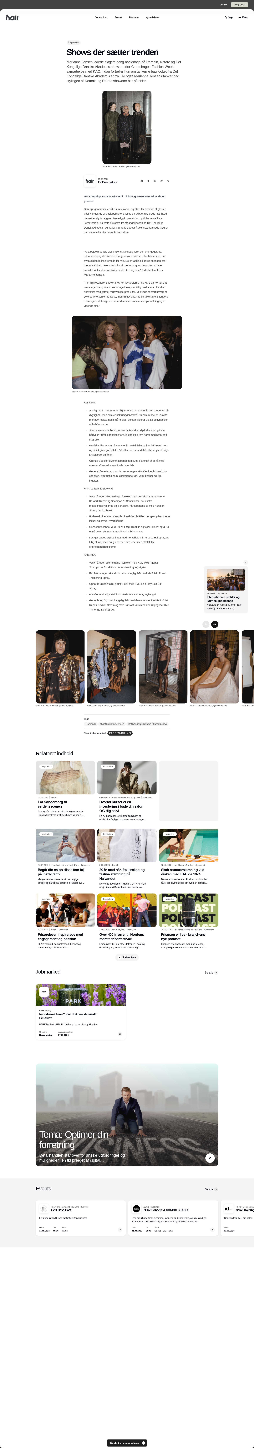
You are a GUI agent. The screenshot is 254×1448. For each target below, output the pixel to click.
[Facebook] (141, 181)
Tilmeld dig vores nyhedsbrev (125, 1443)
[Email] (161, 181)
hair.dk (113, 182)
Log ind (223, 5)
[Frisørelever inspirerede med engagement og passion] (65, 921)
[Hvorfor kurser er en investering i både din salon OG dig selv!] (127, 791)
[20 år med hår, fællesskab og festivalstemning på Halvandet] (127, 859)
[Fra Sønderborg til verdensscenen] (65, 789)
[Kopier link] (168, 181)
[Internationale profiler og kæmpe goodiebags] (226, 589)
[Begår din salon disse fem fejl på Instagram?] (65, 857)
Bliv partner (239, 5)
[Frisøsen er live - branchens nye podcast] (188, 921)
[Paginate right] (214, 624)
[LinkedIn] (148, 181)
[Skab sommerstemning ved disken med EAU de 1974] (188, 857)
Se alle (209, 972)
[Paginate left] (205, 624)
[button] (245, 562)
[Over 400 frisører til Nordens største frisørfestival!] (127, 921)
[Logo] (12, 17)
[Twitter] (155, 181)
